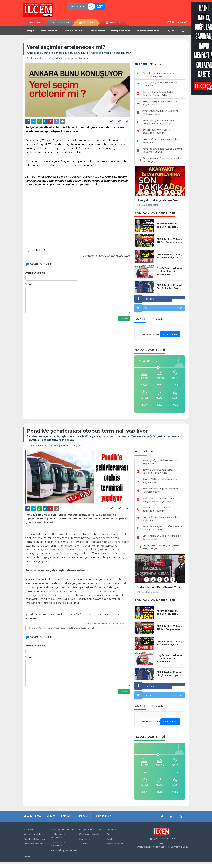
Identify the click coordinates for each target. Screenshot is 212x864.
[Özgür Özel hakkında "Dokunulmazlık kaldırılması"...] (144, 271)
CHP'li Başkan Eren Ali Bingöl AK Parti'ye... (169, 287)
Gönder (124, 318)
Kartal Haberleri (49, 30)
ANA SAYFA (35, 22)
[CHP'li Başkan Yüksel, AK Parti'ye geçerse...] (144, 240)
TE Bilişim (29, 856)
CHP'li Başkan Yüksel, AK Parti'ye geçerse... (169, 241)
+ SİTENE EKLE (102, 816)
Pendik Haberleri (73, 30)
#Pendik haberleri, (46, 628)
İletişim (30, 30)
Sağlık (110, 838)
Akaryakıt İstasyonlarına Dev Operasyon (159, 200)
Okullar (111, 829)
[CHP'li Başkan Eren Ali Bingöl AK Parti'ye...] (144, 287)
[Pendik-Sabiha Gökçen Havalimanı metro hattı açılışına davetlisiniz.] (160, 570)
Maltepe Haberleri (121, 30)
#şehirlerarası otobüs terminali (81, 628)
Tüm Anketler (157, 319)
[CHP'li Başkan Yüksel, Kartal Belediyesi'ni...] (144, 256)
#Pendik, (33, 628)
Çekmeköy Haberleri (64, 850)
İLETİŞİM (82, 816)
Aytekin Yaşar (115, 843)
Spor (110, 834)
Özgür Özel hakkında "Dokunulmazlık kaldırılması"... (169, 271)
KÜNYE (51, 816)
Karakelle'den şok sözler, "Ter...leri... (167, 225)
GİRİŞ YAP (182, 22)
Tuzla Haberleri (96, 30)
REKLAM (66, 816)
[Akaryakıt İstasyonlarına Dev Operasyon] (160, 183)
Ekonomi (84, 838)
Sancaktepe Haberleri (58, 844)
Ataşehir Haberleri (90, 829)
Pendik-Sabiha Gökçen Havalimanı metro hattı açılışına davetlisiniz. (159, 587)
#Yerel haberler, (61, 628)
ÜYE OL (170, 22)
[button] (78, 6)
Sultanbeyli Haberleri (148, 30)
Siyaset (83, 843)
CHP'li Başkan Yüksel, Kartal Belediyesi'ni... (169, 256)
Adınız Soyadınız (35, 272)
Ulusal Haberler (149, 205)
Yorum (29, 284)
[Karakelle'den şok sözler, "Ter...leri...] (144, 225)
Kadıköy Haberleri (90, 834)
